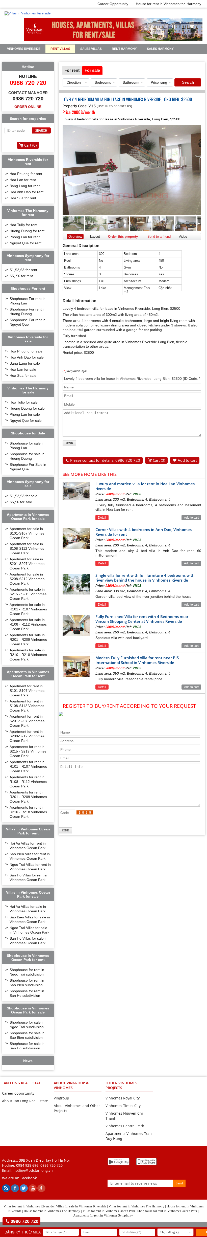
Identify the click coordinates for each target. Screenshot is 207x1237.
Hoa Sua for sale (23, 375)
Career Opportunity (112, 4)
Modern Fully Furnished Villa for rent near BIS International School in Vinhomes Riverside (137, 660)
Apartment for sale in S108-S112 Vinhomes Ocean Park (27, 548)
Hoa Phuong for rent (26, 174)
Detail (102, 517)
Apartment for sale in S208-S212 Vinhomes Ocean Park (27, 578)
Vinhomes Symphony (24, 57)
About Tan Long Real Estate (25, 1100)
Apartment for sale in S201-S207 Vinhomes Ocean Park (27, 563)
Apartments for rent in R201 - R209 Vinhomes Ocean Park (28, 796)
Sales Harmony (160, 49)
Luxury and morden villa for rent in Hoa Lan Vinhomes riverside (145, 486)
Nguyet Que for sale (26, 420)
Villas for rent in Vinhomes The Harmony (136, 1206)
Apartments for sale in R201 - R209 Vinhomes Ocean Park (28, 639)
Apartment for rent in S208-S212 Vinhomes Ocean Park (27, 736)
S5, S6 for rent (21, 276)
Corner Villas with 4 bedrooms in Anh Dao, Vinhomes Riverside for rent (143, 532)
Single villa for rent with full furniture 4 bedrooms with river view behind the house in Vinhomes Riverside (145, 578)
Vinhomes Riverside (23, 49)
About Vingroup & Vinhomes (71, 1085)
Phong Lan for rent (25, 237)
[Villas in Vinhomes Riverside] (27, 13)
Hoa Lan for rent (23, 180)
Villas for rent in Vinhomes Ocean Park (109, 1211)
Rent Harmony (124, 49)
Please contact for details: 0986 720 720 (105, 460)
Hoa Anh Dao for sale (27, 357)
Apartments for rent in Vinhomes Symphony (103, 1215)
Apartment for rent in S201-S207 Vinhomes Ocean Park (27, 720)
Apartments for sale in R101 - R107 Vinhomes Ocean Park (28, 609)
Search (188, 82)
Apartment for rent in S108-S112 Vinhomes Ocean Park (27, 705)
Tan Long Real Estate (22, 1082)
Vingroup (61, 1098)
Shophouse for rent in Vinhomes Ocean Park (167, 1211)
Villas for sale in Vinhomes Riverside (81, 1206)
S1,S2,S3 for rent (23, 270)
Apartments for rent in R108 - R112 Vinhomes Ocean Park (28, 781)
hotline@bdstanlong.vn (33, 1170)
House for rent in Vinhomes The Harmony (52, 1211)
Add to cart (187, 460)
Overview (75, 236)
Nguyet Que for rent (25, 243)
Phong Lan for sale (25, 414)
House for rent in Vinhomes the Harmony (168, 4)
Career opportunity (18, 1093)
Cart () (159, 460)
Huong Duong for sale (27, 408)
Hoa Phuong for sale (26, 351)
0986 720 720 (51, 1165)
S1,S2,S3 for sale (23, 496)
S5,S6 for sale (21, 502)
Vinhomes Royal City (123, 1098)
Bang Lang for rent (25, 186)
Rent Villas (60, 49)
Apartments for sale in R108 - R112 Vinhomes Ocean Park (28, 624)
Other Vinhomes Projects (121, 1085)
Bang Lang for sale (25, 363)
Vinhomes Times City (123, 1105)
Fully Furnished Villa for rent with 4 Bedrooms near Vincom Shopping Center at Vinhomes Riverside (141, 619)
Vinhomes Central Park (125, 1125)
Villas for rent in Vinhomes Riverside (29, 1206)
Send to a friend (159, 236)
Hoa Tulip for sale (24, 402)
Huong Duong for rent (27, 231)
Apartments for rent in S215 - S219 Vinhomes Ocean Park (28, 751)
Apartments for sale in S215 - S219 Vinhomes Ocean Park (28, 594)
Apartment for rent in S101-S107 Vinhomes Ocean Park (27, 690)
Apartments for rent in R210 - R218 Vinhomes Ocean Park (28, 812)
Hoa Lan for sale (23, 369)
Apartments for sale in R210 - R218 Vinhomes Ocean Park (28, 654)
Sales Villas (91, 49)
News (103, 57)
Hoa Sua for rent (23, 198)
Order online (27, 107)
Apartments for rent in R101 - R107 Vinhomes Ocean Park (28, 766)
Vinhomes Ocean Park (70, 57)
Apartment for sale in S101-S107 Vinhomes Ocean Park (27, 533)
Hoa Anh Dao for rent (26, 192)
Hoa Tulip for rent (23, 225)
